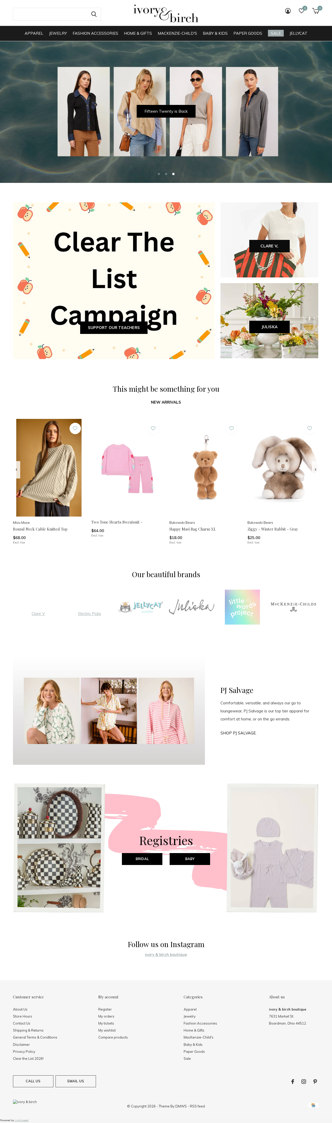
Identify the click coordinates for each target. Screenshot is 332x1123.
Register (105, 1009)
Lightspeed (22, 1120)
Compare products (113, 1037)
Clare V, (269, 246)
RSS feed (197, 1106)
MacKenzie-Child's (177, 33)
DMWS (181, 1106)
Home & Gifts (138, 33)
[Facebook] (292, 1081)
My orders (106, 1016)
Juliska (269, 326)
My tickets (106, 1023)
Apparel (34, 33)
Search (94, 14)
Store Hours (22, 1016)
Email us (75, 1081)
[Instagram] (303, 1081)
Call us (33, 1081)
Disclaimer (21, 1044)
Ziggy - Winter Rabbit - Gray (272, 529)
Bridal (142, 859)
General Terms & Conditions (35, 1037)
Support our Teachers (114, 327)
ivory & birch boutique (166, 954)
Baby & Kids (215, 33)
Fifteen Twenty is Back (166, 111)
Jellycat (298, 33)
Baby (190, 859)
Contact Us (21, 1023)
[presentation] (16, 469)
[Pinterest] (315, 1081)
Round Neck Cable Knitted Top (40, 529)
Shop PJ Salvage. (238, 733)
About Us (20, 1009)
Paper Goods (247, 33)
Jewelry (58, 33)
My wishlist (107, 1030)
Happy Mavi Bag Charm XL (192, 529)
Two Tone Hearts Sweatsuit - (116, 522)
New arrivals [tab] (166, 402)
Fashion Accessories (95, 33)
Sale (276, 33)
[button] (158, 173)
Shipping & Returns (28, 1030)
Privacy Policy (24, 1051)
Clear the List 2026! (28, 1058)
